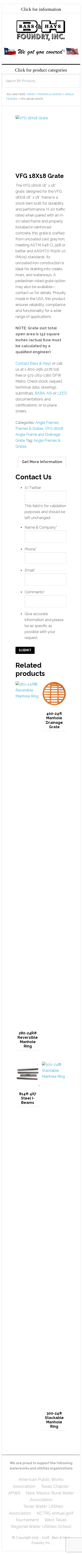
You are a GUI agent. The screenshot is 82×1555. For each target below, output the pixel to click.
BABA (40, 393)
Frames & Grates (50, 94)
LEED (62, 393)
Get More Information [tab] (42, 462)
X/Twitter (33, 488)
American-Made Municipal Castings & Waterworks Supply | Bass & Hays (41, 30)
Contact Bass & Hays (33, 363)
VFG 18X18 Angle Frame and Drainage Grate (39, 434)
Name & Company (41, 527)
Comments (35, 592)
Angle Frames (47, 422)
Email (30, 570)
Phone (30, 549)
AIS (49, 393)
